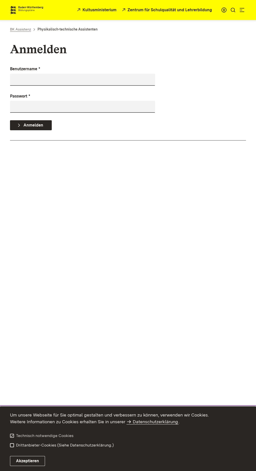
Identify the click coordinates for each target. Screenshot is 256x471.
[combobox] (224, 10)
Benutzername (25, 68)
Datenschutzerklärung (155, 421)
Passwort (20, 96)
